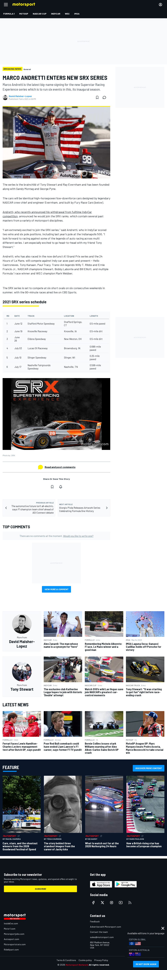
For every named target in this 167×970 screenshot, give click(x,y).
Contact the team (99, 931)
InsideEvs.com (11, 923)
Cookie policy (85, 960)
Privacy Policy (101, 960)
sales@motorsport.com (102, 937)
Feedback (95, 921)
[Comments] (105, 97)
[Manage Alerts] (60, 487)
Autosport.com (11, 939)
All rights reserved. (99, 964)
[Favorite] (97, 97)
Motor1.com (9, 928)
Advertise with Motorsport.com (105, 926)
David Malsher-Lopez (20, 96)
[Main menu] (5, 4)
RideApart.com (11, 949)
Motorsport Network (77, 964)
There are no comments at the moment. (56, 535)
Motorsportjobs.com (14, 933)
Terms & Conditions (66, 960)
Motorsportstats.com (15, 944)
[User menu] (160, 4)
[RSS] (130, 902)
